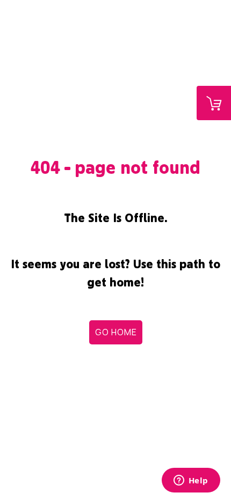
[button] (115, 332)
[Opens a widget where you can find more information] (190, 481)
